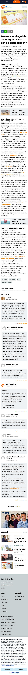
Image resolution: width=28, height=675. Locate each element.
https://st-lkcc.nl (14, 488)
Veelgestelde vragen (7, 585)
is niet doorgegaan (17, 76)
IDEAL (19, 279)
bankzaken (12, 279)
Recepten (3, 608)
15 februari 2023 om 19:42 (12, 436)
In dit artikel (13, 155)
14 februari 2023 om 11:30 (11, 386)
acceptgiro (4, 279)
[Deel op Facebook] (2, 31)
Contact (3, 588)
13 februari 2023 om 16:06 (11, 299)
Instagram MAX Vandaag (8, 622)
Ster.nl (18, 506)
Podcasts (3, 611)
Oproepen (18, 599)
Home (2, 596)
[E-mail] (8, 31)
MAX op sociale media (7, 625)
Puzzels (3, 605)
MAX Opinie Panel (20, 596)
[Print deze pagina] (11, 31)
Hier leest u (8, 166)
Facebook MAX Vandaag (8, 619)
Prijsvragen (4, 602)
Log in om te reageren (21, 323)
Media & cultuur (18, 535)
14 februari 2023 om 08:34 (12, 329)
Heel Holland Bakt (6, 634)
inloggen (7, 290)
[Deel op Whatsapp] (5, 31)
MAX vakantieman (6, 628)
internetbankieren (7, 282)
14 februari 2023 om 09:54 (11, 366)
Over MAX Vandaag (6, 582)
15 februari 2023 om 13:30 (11, 460)
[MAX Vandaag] (6, 7)
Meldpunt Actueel (6, 631)
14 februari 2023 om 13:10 (11, 416)
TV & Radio (4, 599)
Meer (24, 532)
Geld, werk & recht (5, 27)
